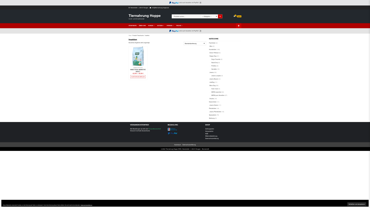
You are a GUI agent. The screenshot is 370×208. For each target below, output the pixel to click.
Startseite (133, 25)
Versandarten (209, 131)
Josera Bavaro (213, 79)
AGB (206, 134)
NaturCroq (214, 62)
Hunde (150, 25)
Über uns (142, 25)
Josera (211, 72)
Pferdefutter (212, 108)
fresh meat (214, 89)
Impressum (177, 145)
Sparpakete (212, 115)
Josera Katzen (213, 105)
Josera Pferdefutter (215, 112)
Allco (210, 46)
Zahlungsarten (209, 129)
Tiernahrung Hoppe (145, 15)
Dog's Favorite (215, 59)
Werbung (212, 118)
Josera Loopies (216, 76)
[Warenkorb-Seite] (234, 16)
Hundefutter (212, 49)
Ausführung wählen (138, 77)
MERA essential (216, 92)
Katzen (160, 25)
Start (130, 35)
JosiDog (211, 82)
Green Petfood (138, 67)
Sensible (214, 69)
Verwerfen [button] (200, 3)
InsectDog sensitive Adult (138, 70)
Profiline (213, 66)
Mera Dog (212, 85)
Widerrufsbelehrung (211, 136)
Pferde (169, 25)
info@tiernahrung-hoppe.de (160, 8)
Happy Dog (212, 56)
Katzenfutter (212, 102)
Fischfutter (212, 43)
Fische (178, 25)
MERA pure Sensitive (217, 95)
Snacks (211, 98)
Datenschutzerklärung (212, 138)
